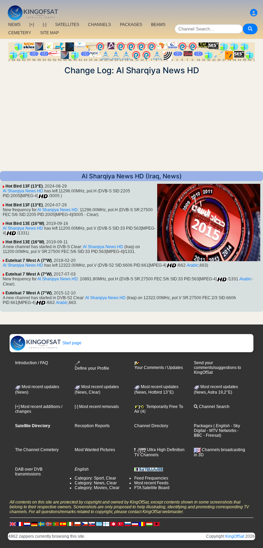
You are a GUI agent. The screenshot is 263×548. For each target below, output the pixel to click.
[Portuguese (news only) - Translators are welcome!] (56, 523)
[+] (31, 24)
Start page (71, 343)
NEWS (14, 24)
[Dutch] (27, 523)
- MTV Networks (221, 430)
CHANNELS (99, 24)
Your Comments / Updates (158, 367)
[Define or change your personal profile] (254, 13)
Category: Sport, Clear (95, 478)
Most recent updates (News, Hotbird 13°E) (156, 389)
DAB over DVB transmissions (28, 471)
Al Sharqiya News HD (23, 191)
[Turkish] (120, 523)
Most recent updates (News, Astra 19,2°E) (216, 389)
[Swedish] (41, 523)
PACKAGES (131, 24)
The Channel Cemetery (37, 449)
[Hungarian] (149, 523)
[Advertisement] (131, 123)
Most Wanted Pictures (95, 449)
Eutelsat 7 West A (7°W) (28, 260)
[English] (13, 523)
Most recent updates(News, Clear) (97, 389)
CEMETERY (19, 32)
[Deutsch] (34, 523)
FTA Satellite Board (152, 487)
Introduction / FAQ (31, 362)
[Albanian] (156, 523)
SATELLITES (67, 24)
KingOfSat (234, 536)
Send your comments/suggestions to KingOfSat (217, 367)
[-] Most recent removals (97, 406)
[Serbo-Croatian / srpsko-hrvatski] (135, 523)
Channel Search (213, 406)
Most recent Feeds (151, 483)
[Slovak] (92, 523)
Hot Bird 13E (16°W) (24, 223)
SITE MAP (49, 32)
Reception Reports (92, 425)
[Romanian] (142, 523)
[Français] (20, 523)
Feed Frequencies (151, 478)
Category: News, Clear (96, 483)
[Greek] (99, 523)
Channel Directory (151, 425)
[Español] (63, 523)
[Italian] (70, 523)
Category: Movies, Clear (97, 487)
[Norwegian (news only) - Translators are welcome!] (49, 523)
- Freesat (211, 435)
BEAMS (158, 24)
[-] (44, 24)
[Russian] (128, 523)
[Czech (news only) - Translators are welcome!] (85, 523)
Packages (203, 425)
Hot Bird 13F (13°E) (24, 186)
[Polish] (77, 523)
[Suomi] (106, 523)
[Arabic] (113, 523)
